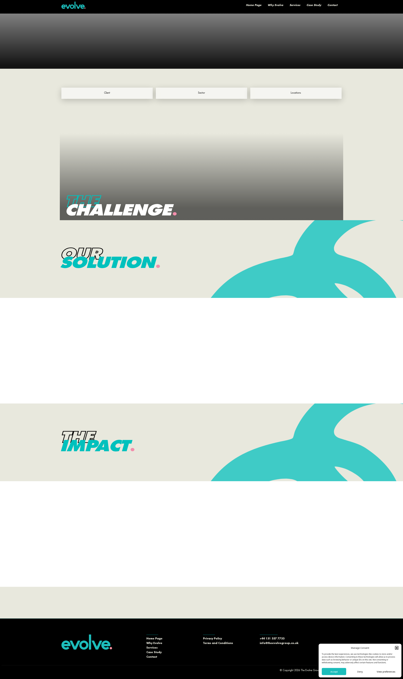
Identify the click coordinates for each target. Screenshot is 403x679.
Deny (360, 671)
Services (294, 5)
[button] (396, 647)
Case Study (314, 5)
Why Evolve (275, 5)
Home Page (253, 5)
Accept (334, 671)
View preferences (386, 671)
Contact (332, 5)
